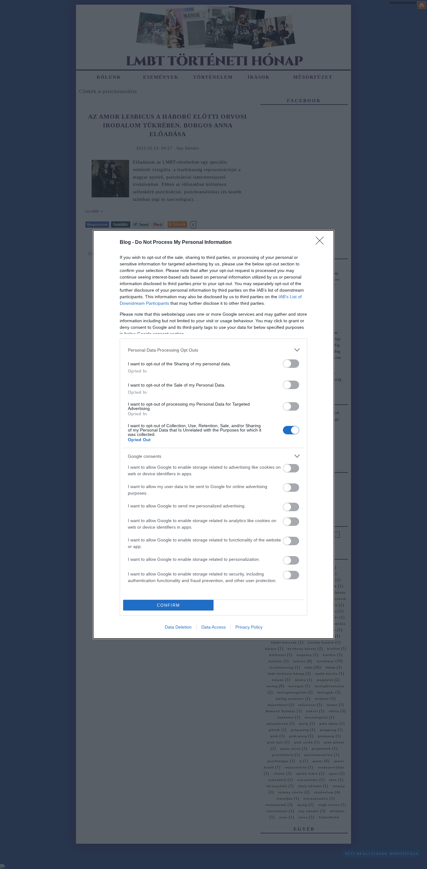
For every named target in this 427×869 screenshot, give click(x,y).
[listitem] (213, 350)
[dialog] (213, 434)
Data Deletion (178, 627)
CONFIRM (168, 605)
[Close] (322, 243)
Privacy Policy (249, 627)
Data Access (213, 627)
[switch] (291, 363)
